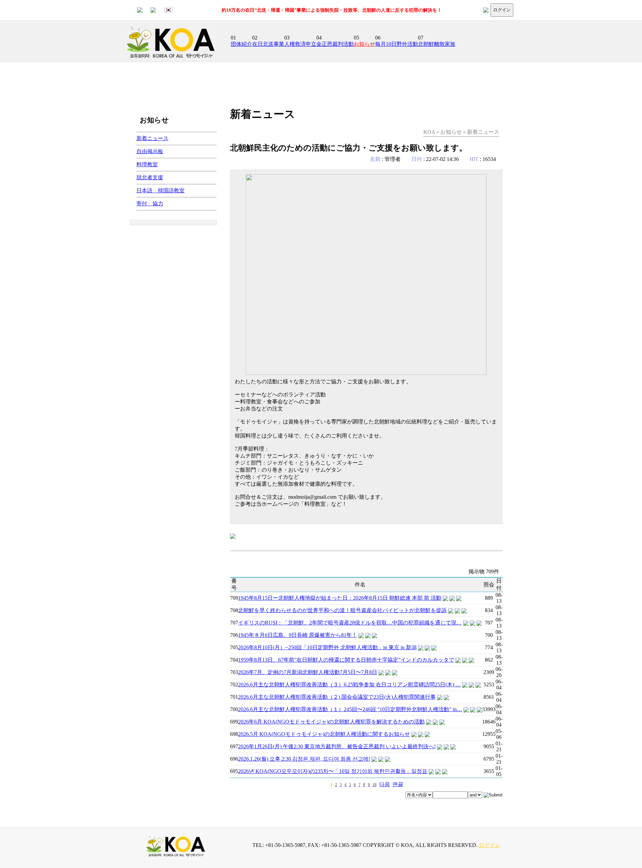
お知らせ (364, 44)
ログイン (502, 9)
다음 (384, 784)
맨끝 (398, 784)
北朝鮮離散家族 (436, 44)
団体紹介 (241, 44)
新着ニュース (152, 138)
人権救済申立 (300, 44)
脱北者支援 (149, 177)
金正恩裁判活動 (335, 44)
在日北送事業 (268, 44)
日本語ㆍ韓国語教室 (160, 190)
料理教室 (147, 164)
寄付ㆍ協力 (149, 203)
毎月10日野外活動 (396, 44)
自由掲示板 (149, 151)
